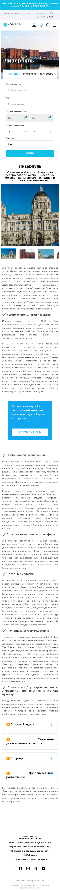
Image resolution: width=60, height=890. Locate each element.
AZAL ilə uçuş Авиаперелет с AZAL (30, 837)
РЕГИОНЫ (13, 74)
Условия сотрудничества (23, 885)
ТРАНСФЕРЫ (47, 74)
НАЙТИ (30, 153)
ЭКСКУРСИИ (30, 74)
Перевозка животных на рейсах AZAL (30, 847)
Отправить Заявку (30, 432)
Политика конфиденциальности (33, 886)
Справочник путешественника (30, 859)
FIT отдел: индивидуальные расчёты (30, 851)
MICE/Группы (30, 855)
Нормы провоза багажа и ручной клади (30, 843)
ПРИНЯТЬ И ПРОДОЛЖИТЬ (34, 6)
